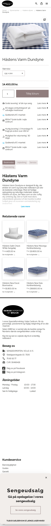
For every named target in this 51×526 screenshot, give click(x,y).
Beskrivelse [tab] (9, 162)
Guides (5, 468)
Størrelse (6, 69)
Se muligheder (7, 254)
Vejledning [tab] (21, 162)
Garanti (5, 471)
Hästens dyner (28, 10)
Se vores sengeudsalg (25, 510)
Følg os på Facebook (16, 368)
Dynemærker (14, 10)
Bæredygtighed (9, 465)
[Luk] (46, 477)
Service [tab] (33, 162)
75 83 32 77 (11, 358)
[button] (44, 19)
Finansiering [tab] (9, 167)
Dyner (4, 10)
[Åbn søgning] (36, 3)
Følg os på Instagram (16, 372)
